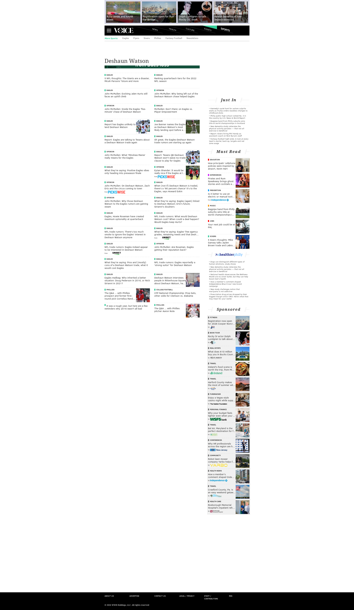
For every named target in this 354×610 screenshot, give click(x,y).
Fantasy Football (174, 38)
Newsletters (192, 38)
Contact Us (160, 596)
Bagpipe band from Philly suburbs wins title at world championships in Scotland (227, 122)
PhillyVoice (123, 30)
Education (215, 159)
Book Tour (215, 332)
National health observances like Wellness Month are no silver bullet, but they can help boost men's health (228, 276)
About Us (109, 596)
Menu (109, 30)
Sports (225, 29)
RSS (230, 596)
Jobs (212, 221)
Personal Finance (218, 409)
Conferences (216, 440)
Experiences (215, 175)
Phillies (157, 38)
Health (172, 29)
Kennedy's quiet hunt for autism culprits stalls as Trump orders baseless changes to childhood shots (228, 110)
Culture (190, 29)
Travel (213, 363)
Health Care (215, 501)
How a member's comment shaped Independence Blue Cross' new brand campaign (225, 283)
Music (213, 205)
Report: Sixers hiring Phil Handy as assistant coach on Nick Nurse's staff (225, 134)
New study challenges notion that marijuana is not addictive (224, 290)
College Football (164, 289)
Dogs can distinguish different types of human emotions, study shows (226, 262)
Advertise (134, 596)
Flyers (136, 38)
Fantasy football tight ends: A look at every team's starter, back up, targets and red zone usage (228, 141)
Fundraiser (215, 394)
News (155, 29)
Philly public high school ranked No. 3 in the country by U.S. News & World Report (227, 116)
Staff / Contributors (211, 597)
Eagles (125, 38)
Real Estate (215, 348)
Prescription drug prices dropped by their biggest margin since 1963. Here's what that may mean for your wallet (228, 296)
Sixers (147, 38)
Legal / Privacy (186, 596)
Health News (216, 470)
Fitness (213, 317)
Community (215, 455)
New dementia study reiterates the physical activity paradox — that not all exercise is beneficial (226, 128)
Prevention (215, 190)
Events (207, 29)
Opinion (160, 90)
